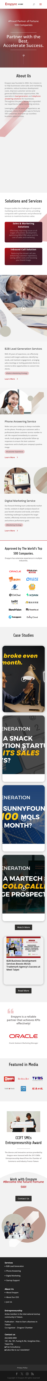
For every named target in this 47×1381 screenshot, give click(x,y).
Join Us (9, 1302)
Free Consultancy (13, 1347)
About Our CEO (12, 1297)
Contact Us (23, 1198)
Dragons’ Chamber (25, 1327)
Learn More (10, 379)
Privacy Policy (22, 1368)
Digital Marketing (13, 1275)
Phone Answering (13, 1271)
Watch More (23, 927)
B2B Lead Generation (15, 1266)
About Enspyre (12, 1292)
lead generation (21, 96)
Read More (23, 990)
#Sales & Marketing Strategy (16, 373)
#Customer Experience (14, 452)
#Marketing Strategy (14, 525)
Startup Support (13, 1280)
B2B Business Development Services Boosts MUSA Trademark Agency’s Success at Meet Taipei (23, 965)
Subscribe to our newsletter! (18, 1350)
